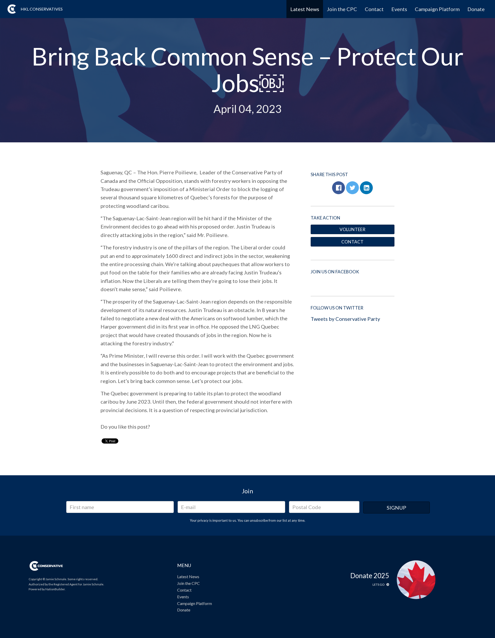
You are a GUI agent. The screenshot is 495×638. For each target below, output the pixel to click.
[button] (338, 187)
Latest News (304, 9)
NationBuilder (55, 589)
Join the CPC (342, 9)
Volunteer (352, 229)
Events (399, 9)
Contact (374, 9)
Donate (476, 9)
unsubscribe (259, 520)
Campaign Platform (437, 9)
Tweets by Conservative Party (345, 319)
